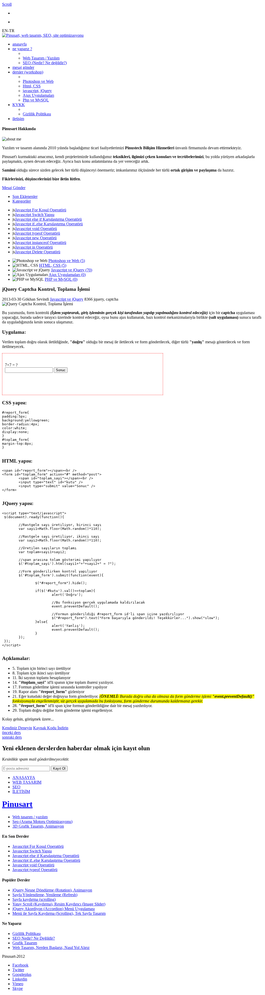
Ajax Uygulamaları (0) (67, 274)
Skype (17, 988)
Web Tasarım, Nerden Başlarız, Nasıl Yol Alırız (51, 947)
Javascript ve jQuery (66, 299)
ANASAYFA (23, 777)
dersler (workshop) (27, 72)
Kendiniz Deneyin (17, 728)
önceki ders (11, 732)
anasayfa (19, 44)
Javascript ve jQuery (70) (71, 270)
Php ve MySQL (36, 100)
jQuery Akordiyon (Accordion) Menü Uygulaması (53, 909)
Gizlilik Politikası (37, 114)
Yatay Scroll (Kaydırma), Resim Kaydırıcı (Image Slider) (58, 904)
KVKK (18, 104)
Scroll (7, 4)
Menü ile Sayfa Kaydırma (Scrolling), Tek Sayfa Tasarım (59, 913)
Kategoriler (21, 201)
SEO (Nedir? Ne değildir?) (45, 63)
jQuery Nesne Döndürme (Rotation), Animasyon (52, 890)
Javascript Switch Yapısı (34, 214)
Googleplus (21, 974)
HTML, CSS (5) (52, 265)
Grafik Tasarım (24, 943)
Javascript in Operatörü (34, 247)
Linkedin (19, 979)
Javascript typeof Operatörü (37, 233)
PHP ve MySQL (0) (61, 279)
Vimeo (17, 984)
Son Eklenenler (25, 196)
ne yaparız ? (22, 49)
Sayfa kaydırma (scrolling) (34, 899)
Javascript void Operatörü (36, 228)
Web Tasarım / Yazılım (41, 58)
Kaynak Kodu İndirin (50, 728)
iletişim (18, 118)
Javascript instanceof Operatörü (40, 242)
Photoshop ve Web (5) (66, 260)
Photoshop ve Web (38, 81)
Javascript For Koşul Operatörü (40, 210)
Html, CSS (32, 86)
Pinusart (17, 804)
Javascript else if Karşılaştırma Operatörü (48, 219)
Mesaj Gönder (13, 187)
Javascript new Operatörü (36, 238)
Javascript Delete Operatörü (37, 252)
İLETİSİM (21, 791)
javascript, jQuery (37, 90)
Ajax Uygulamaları (38, 95)
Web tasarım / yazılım (30, 817)
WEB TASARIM (26, 782)
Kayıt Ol (59, 768)
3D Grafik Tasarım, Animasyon (38, 826)
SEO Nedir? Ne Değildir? (33, 938)
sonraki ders (12, 737)
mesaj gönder (23, 67)
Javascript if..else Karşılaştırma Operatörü (49, 224)
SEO (16, 787)
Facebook (20, 965)
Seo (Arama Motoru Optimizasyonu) (42, 821)
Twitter (18, 970)
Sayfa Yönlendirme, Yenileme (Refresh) (44, 895)
